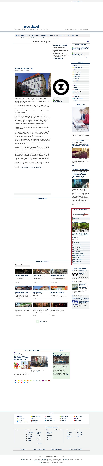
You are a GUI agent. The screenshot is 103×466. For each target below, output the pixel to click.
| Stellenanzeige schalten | (27, 37)
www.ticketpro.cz (57, 101)
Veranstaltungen (24, 35)
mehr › (15, 375)
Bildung (17, 353)
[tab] (81, 218)
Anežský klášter (37, 292)
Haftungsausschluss (56, 449)
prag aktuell (31, 26)
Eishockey (69, 432)
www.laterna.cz (83, 171)
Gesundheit (76, 78)
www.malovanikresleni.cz (19, 356)
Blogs (57, 37)
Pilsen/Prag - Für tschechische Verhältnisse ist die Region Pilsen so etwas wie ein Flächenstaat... (80, 235)
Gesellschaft (76, 76)
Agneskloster (37, 275)
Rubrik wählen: (19, 264)
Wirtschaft (40, 37)
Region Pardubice (77, 246)
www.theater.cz (83, 270)
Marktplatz (63, 35)
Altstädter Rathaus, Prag (57, 275)
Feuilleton (39, 443)
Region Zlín (76, 257)
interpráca (44, 459)
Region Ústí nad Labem (78, 255)
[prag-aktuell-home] (16, 35)
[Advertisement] (51, 13)
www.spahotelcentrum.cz (77, 297)
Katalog (75, 35)
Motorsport (69, 436)
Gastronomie (76, 74)
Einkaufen (35, 35)
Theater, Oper (82, 271)
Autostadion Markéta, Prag (23, 309)
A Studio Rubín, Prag (21, 275)
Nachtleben (76, 89)
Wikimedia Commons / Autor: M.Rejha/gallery (31, 167)
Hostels (82, 144)
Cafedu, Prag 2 (35, 355)
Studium (29, 440)
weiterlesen (75, 237)
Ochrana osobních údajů (75, 449)
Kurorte (75, 87)
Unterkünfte (76, 96)
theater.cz (81, 273)
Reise (56, 35)
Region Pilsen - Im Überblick (79, 222)
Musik (38, 435)
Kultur (44, 37)
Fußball (68, 434)
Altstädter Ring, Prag (21, 292)
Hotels (78, 144)
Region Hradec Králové (78, 249)
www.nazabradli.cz (24, 166)
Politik (35, 37)
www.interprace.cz (85, 47)
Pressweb (40, 462)
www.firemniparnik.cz (76, 283)
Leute (78, 436)
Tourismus (76, 94)
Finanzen (30, 434)
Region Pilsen (76, 220)
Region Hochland (77, 248)
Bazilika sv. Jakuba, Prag (40, 309)
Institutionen (76, 83)
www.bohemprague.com (77, 54)
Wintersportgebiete (78, 98)
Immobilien (76, 80)
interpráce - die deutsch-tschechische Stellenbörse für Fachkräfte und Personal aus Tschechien (80, 50)
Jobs (69, 35)
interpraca (65, 459)
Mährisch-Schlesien (78, 253)
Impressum (23, 449)
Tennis (68, 438)
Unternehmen (30, 432)
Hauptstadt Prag (77, 259)
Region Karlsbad (77, 244)
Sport (48, 37)
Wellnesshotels (75, 298)
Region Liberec (76, 251)
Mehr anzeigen (43, 321)
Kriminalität (79, 432)
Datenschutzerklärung (39, 449)
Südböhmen (76, 218)
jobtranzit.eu (37, 460)
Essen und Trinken (46, 35)
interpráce (23, 459)
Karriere (29, 438)
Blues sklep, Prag (55, 309)
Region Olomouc (77, 261)
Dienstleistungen (77, 67)
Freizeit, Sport (76, 72)
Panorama (52, 37)
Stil (38, 441)
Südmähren (76, 242)
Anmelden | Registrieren (77, 1)
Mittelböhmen (76, 263)
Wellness (81, 298)
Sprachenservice (77, 91)
